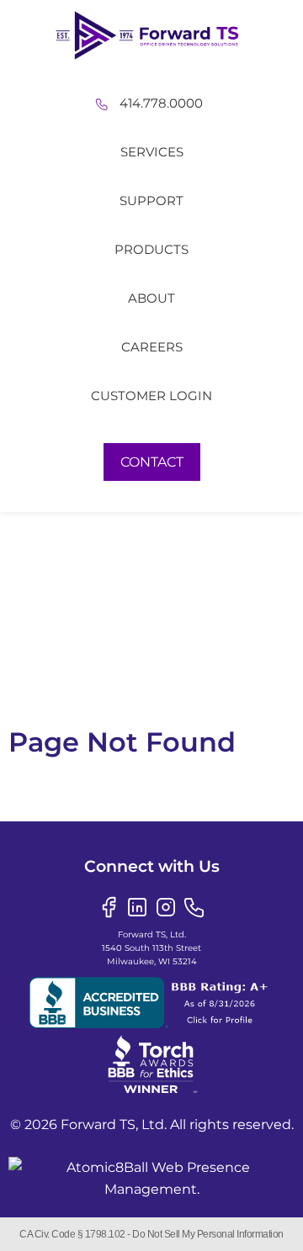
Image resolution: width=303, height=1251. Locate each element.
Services (151, 152)
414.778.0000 (161, 103)
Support (151, 200)
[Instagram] (165, 907)
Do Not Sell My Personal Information (208, 1234)
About (151, 298)
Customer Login (151, 396)
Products (151, 249)
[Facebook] (108, 907)
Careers (152, 347)
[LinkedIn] (137, 907)
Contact (151, 462)
